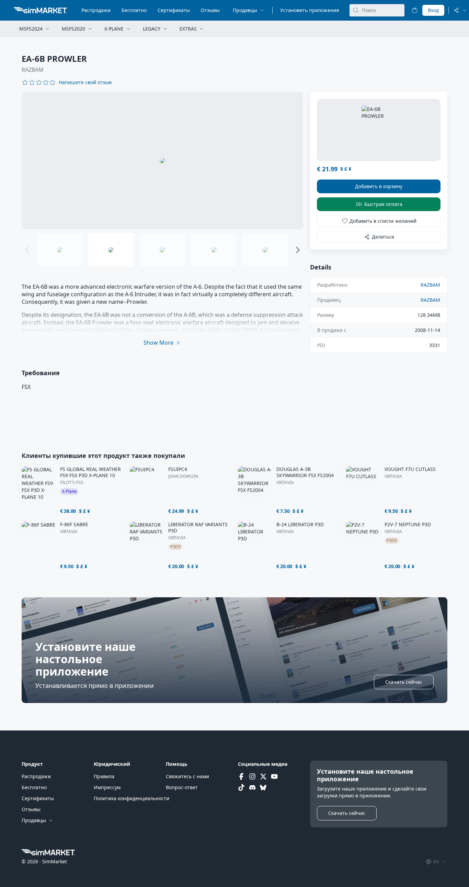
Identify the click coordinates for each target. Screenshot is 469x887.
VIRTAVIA (285, 482)
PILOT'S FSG (71, 482)
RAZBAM (33, 70)
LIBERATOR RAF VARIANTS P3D (198, 527)
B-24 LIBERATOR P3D (300, 524)
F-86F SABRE (74, 524)
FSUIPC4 (177, 469)
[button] (85, 82)
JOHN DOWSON (183, 476)
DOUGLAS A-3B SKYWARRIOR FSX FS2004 (305, 472)
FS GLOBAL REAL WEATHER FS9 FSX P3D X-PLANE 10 (90, 472)
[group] (162, 160)
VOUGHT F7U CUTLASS (410, 469)
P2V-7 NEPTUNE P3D (408, 524)
